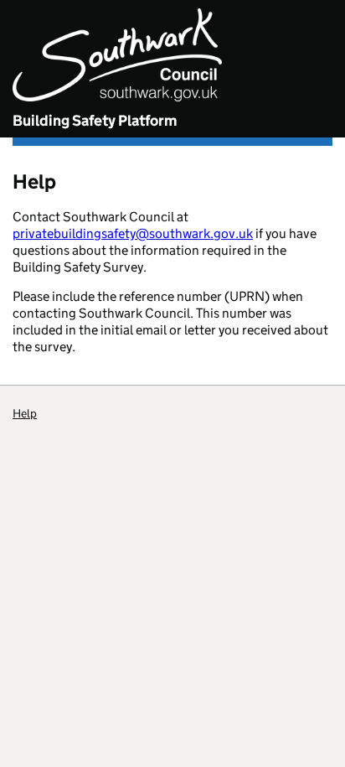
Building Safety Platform (95, 120)
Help (25, 413)
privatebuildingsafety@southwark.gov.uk (133, 233)
